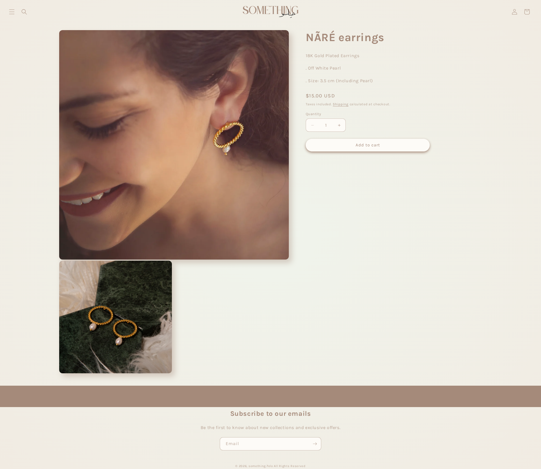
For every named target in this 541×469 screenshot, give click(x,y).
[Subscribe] (315, 443)
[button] (12, 12)
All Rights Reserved (289, 466)
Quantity (313, 114)
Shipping (341, 104)
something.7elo (261, 466)
